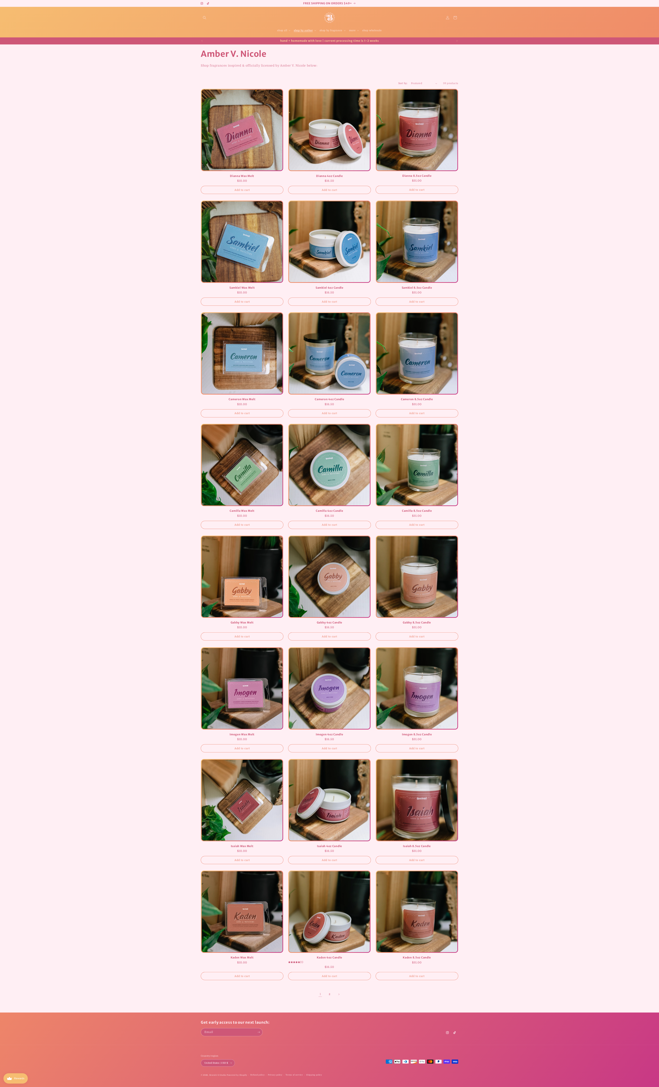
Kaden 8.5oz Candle (417, 957)
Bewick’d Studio (217, 1075)
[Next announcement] (457, 41)
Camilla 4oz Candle (329, 511)
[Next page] (339, 994)
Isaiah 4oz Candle (329, 846)
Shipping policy (314, 1075)
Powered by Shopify (237, 1075)
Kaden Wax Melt (242, 957)
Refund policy (257, 1075)
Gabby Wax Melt (242, 622)
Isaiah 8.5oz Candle (417, 846)
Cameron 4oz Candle (329, 399)
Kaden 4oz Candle (329, 957)
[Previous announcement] (202, 41)
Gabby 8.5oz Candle (417, 622)
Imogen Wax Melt (242, 734)
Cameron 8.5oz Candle (417, 399)
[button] (204, 17)
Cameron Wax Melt (242, 399)
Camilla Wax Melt (242, 511)
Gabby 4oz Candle (329, 622)
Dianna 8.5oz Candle (417, 175)
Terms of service (294, 1075)
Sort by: (403, 83)
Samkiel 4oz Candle (329, 287)
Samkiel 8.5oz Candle (417, 287)
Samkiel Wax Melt (242, 287)
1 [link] (320, 994)
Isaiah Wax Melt (242, 846)
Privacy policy (275, 1075)
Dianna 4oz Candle (329, 175)
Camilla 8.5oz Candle (417, 511)
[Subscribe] (258, 1032)
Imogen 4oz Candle (329, 734)
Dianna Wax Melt (242, 175)
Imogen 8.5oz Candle (417, 734)
